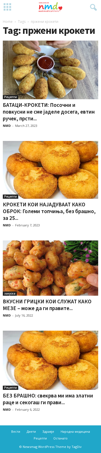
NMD (7, 125)
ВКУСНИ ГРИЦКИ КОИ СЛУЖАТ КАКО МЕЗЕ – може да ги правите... (47, 304)
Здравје (48, 431)
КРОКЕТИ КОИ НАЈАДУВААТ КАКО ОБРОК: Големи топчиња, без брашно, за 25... (49, 211)
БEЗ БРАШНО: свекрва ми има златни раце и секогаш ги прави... (48, 399)
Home (8, 21)
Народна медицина (75, 431)
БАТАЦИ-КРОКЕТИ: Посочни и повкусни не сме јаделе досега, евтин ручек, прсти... (49, 111)
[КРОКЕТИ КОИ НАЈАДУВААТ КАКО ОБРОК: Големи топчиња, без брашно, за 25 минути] (50, 170)
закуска (9, 293)
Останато (60, 438)
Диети (31, 431)
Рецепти (10, 97)
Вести (15, 431)
